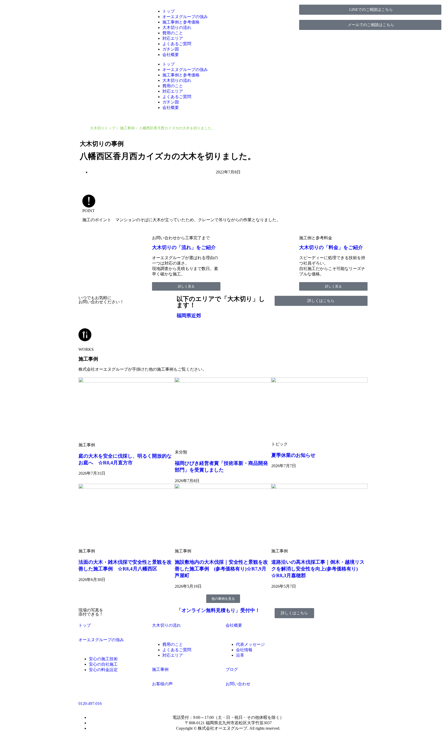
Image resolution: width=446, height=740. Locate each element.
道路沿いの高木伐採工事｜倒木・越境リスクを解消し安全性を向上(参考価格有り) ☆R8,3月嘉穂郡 (317, 568)
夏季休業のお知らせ (293, 455)
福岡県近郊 (189, 315)
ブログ (232, 669)
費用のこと (172, 33)
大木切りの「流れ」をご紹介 (184, 247)
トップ (168, 11)
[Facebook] (305, 639)
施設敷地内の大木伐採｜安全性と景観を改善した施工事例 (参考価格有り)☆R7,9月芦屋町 (221, 568)
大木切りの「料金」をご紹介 (331, 247)
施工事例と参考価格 (181, 22)
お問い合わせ (238, 684)
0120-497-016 (90, 703)
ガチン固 (170, 49)
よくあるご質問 (176, 44)
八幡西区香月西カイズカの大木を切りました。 (177, 128)
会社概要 (170, 54)
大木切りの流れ (176, 27)
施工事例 (127, 128)
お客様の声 (162, 684)
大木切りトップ (102, 128)
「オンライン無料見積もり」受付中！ (218, 610)
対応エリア (172, 38)
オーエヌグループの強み (185, 16)
